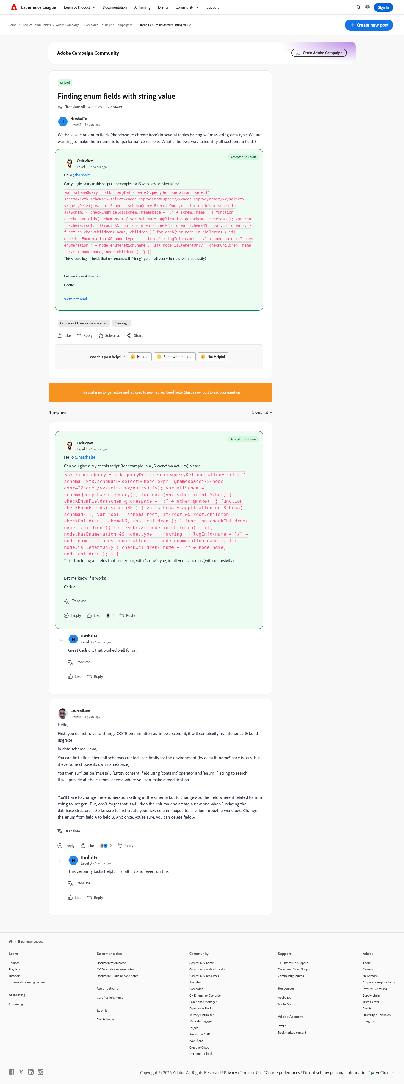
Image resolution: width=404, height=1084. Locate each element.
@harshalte (82, 174)
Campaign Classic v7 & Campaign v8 (108, 25)
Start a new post (196, 392)
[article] (159, 530)
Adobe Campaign (67, 25)
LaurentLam (80, 710)
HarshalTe (78, 118)
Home (12, 25)
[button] (369, 25)
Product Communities (36, 25)
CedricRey (85, 160)
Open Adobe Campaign (322, 52)
